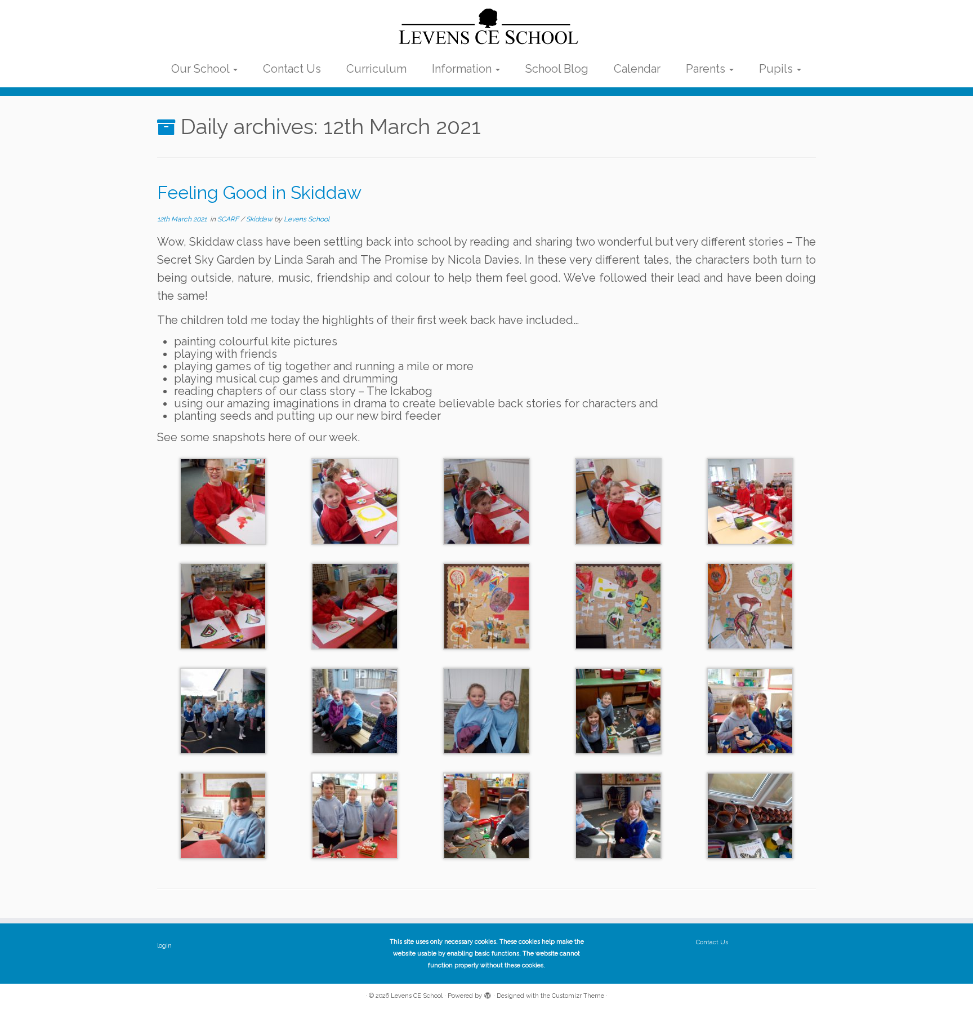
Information (463, 68)
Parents (707, 68)
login (164, 945)
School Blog (556, 68)
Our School (201, 68)
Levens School (306, 219)
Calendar (637, 68)
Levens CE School (417, 995)
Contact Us (292, 68)
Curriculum (376, 68)
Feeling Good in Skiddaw (259, 192)
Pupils (777, 68)
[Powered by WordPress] (488, 994)
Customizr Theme (578, 995)
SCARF (228, 219)
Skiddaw (260, 219)
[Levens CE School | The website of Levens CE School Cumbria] (486, 27)
